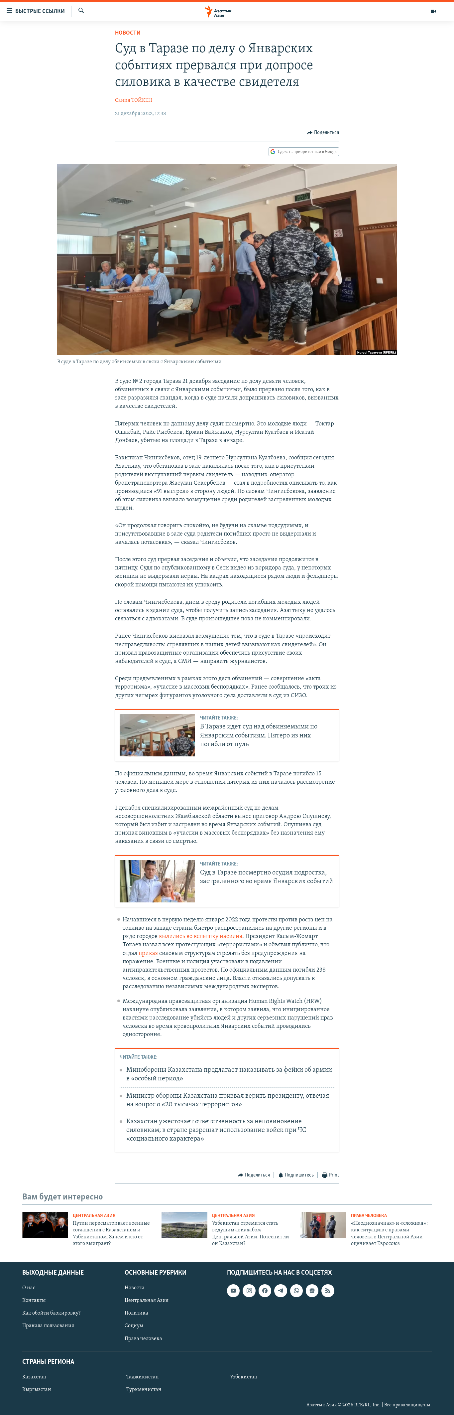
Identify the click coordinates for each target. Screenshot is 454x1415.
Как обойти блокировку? (51, 1313)
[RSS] (327, 1291)
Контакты (34, 1301)
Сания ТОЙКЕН (133, 100)
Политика (136, 1313)
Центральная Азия (94, 1215)
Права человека (369, 1215)
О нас (28, 1288)
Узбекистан (244, 1377)
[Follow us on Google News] (312, 1291)
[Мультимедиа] (433, 11)
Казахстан (34, 1377)
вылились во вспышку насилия (200, 937)
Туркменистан (144, 1389)
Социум (134, 1326)
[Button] (323, 132)
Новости (128, 33)
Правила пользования (48, 1326)
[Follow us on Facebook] (265, 1291)
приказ (148, 954)
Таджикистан (142, 1377)
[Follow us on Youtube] (233, 1291)
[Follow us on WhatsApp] (296, 1291)
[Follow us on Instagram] (249, 1291)
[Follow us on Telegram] (280, 1291)
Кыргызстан (36, 1389)
